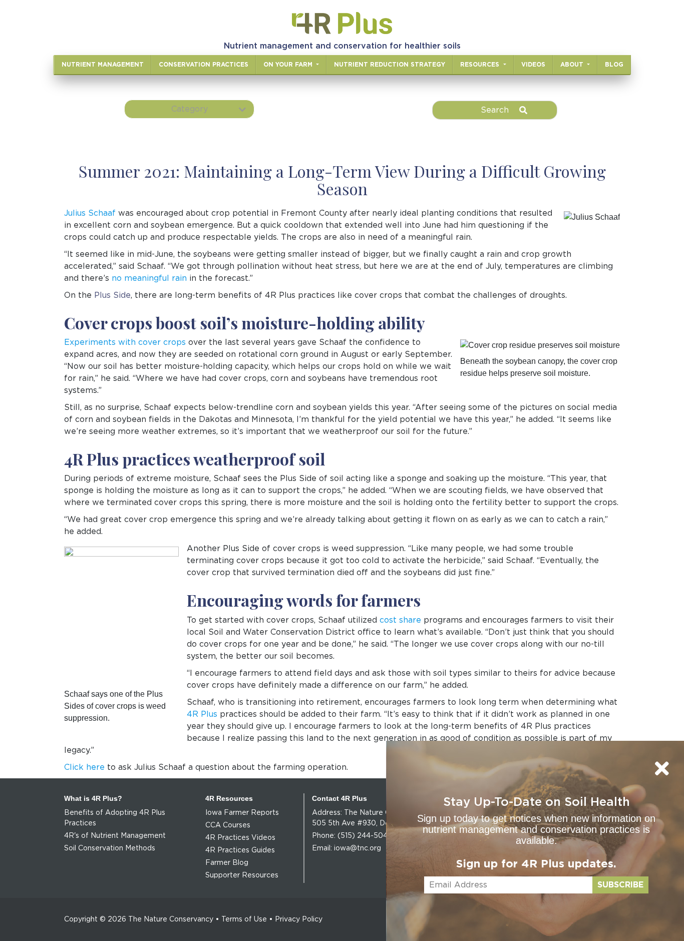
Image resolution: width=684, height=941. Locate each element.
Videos (533, 65)
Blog (614, 65)
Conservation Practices (203, 65)
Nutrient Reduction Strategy (389, 65)
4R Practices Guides (240, 850)
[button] (189, 109)
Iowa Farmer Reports (242, 812)
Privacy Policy (298, 919)
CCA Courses (227, 825)
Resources (480, 65)
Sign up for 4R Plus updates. (536, 863)
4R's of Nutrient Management (115, 835)
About (572, 65)
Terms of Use (244, 919)
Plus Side (112, 295)
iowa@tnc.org (357, 848)
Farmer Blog (226, 862)
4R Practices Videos (240, 837)
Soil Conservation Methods (109, 848)
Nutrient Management (103, 65)
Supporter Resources (241, 875)
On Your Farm (288, 65)
